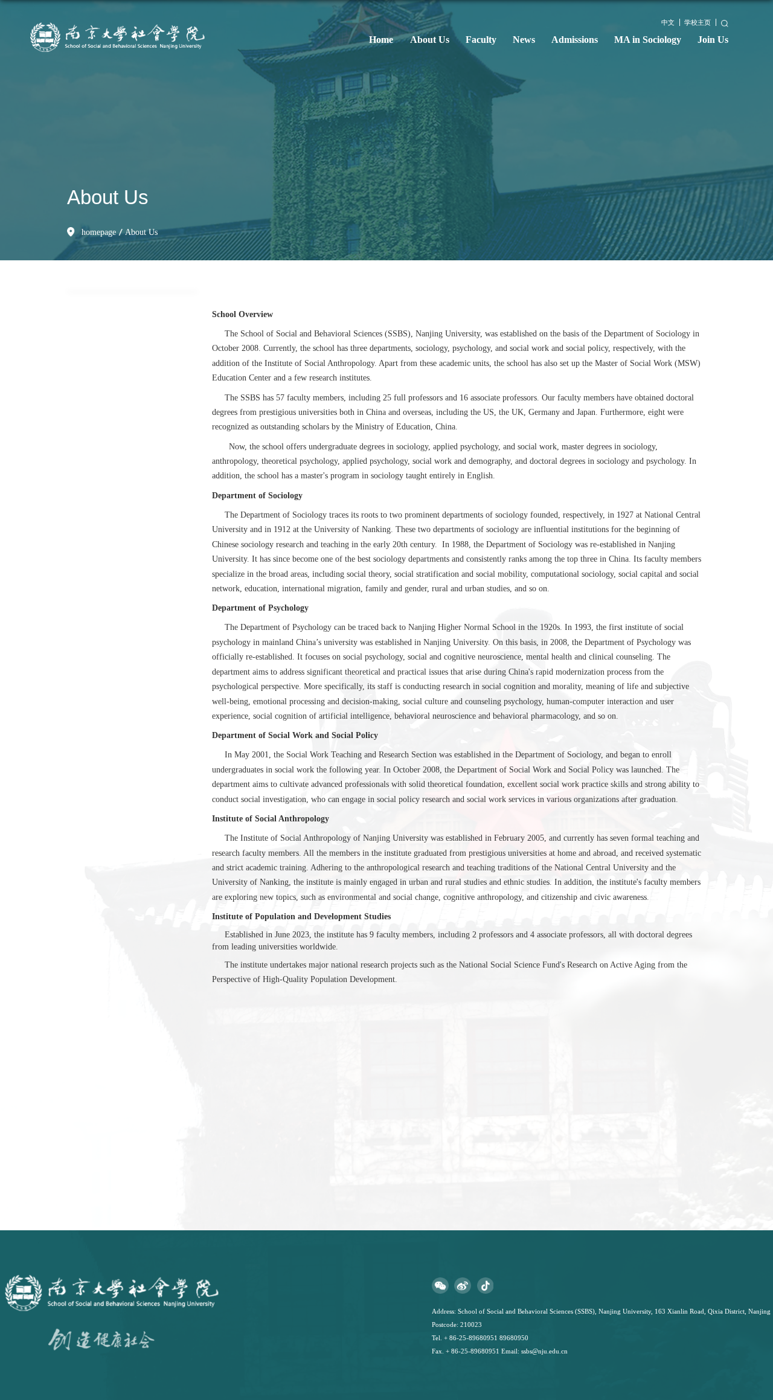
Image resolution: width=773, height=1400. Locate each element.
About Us (429, 39)
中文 (668, 22)
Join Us (713, 39)
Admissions (574, 39)
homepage (99, 232)
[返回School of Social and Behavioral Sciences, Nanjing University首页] (125, 12)
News (524, 39)
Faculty (481, 39)
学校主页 (697, 22)
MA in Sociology (647, 39)
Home (381, 39)
